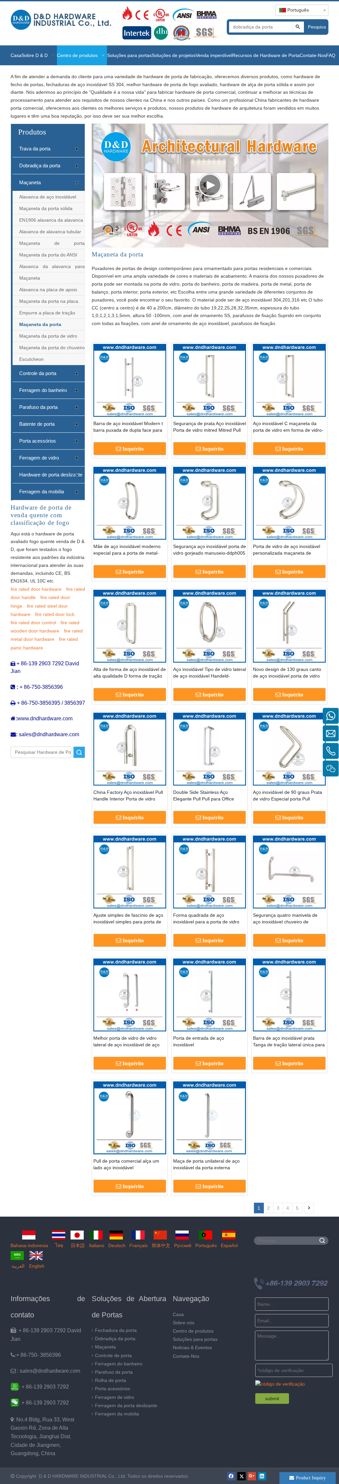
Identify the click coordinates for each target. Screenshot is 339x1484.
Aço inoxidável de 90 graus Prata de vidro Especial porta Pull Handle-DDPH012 (287, 796)
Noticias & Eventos (192, 1347)
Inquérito (133, 449)
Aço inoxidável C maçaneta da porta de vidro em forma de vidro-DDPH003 (288, 427)
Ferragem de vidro (39, 458)
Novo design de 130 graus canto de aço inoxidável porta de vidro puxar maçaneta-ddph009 (287, 673)
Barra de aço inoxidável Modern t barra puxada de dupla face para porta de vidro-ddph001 (128, 427)
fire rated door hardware (36, 589)
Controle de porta (113, 1355)
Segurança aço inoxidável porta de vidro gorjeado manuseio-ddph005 (209, 550)
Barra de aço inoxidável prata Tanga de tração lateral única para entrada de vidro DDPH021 (289, 1041)
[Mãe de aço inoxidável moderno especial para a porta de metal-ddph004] (129, 502)
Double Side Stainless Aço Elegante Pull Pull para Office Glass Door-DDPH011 (203, 796)
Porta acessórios (37, 441)
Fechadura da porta (116, 1330)
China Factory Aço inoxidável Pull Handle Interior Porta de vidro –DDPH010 (128, 796)
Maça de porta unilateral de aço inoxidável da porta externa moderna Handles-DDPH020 (206, 1164)
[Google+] (252, 1476)
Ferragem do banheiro (43, 390)
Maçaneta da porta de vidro (48, 336)
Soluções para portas (195, 1339)
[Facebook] (231, 1476)
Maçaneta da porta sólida (46, 208)
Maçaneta (30, 182)
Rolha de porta (110, 1380)
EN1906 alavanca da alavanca (51, 220)
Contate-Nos (186, 1356)
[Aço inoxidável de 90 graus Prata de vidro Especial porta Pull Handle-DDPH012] (289, 748)
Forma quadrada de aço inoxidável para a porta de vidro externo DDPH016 (206, 918)
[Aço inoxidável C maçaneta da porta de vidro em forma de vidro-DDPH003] (289, 379)
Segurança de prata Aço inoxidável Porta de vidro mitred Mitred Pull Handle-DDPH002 (209, 427)
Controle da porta (37, 373)
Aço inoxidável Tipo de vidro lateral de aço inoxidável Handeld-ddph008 (209, 673)
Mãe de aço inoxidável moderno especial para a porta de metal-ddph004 (127, 550)
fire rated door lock (54, 614)
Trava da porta (34, 148)
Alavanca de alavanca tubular (50, 231)
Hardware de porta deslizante (50, 474)
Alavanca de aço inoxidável (47, 196)
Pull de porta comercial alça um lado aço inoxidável (126, 1164)
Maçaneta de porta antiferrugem (52, 245)
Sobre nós (183, 1322)
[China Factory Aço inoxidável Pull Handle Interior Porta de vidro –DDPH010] (129, 748)
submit (272, 1398)
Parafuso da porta (38, 407)
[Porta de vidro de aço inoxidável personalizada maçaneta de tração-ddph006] (289, 502)
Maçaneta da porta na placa (48, 301)
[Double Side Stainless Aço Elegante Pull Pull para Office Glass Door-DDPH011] (209, 748)
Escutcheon (31, 359)
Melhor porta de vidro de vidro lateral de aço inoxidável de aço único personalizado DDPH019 (126, 1041)
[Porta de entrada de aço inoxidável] (209, 994)
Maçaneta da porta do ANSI (48, 254)
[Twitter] (241, 1476)
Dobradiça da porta (39, 165)
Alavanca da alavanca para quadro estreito (52, 268)
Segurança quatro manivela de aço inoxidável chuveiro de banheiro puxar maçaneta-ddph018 (285, 918)
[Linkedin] (262, 1476)
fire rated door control (33, 622)
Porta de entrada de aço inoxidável (198, 1041)
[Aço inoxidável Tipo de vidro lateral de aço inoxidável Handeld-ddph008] (209, 625)
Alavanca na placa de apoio (48, 289)
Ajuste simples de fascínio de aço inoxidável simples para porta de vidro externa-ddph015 (128, 918)
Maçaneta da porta (40, 324)
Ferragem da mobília (41, 491)
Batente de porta (37, 424)
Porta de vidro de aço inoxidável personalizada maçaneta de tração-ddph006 (286, 550)
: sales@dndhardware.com (45, 1371)
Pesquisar (317, 27)
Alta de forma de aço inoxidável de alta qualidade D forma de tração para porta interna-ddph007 (129, 673)
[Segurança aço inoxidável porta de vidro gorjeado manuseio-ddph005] (209, 502)
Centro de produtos (193, 1331)
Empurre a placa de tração (47, 312)
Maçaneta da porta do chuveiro (52, 347)
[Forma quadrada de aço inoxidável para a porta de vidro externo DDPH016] (209, 871)
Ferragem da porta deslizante (126, 1405)
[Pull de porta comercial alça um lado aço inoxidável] (129, 1117)
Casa (178, 1314)
